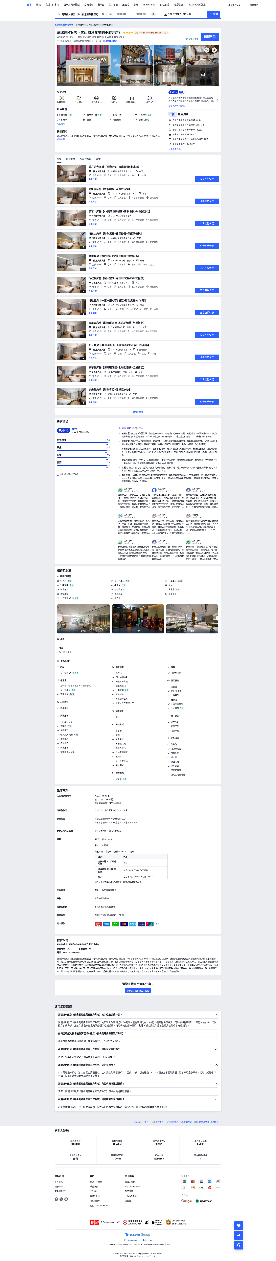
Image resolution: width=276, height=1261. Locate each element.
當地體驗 (88, 4)
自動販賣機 (121, 743)
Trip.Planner (149, 4)
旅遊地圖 (178, 4)
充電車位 (172, 581)
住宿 (29, 4)
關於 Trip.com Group (99, 1205)
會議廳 (171, 589)
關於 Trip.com (96, 1182)
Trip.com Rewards (133, 1186)
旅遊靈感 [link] (164, 4)
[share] (238, 1235)
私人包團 (113, 4)
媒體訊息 (94, 1186)
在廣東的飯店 (157, 1122)
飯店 (146, 1122)
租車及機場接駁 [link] (72, 4)
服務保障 (59, 1186)
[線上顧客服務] (238, 1245)
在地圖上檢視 (174, 149)
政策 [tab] (98, 159)
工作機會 (94, 1191)
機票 (38, 4)
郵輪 (136, 4)
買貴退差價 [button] (193, 39)
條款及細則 (95, 1196)
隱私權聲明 (95, 1201)
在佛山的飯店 (172, 1122)
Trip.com (138, 1122)
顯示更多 (61, 139)
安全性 (128, 1201)
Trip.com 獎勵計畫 (196, 4)
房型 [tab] (59, 159)
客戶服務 (59, 1182)
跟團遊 (125, 4)
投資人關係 (130, 1182)
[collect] (238, 1225)
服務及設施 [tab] (85, 159)
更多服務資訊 (61, 1191)
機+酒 (101, 4)
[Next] (218, 618)
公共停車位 (119, 581)
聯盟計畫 (129, 1191)
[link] (234, 4)
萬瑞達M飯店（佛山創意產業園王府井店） (89, 32)
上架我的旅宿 (131, 1196)
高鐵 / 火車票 (52, 4)
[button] (211, 4)
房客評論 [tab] (70, 159)
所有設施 (61, 124)
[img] (88, 65)
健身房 (63, 581)
